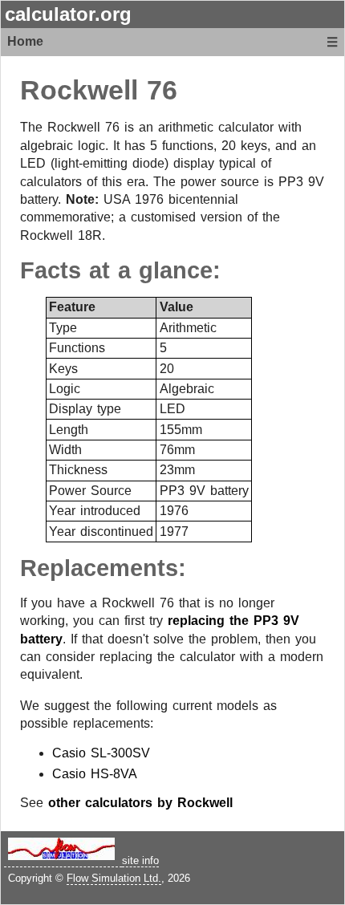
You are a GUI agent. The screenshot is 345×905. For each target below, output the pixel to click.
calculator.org (68, 14)
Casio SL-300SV (101, 753)
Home (25, 41)
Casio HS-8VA (94, 774)
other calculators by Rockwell (140, 803)
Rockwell (79, 90)
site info (140, 860)
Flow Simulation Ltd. (114, 878)
